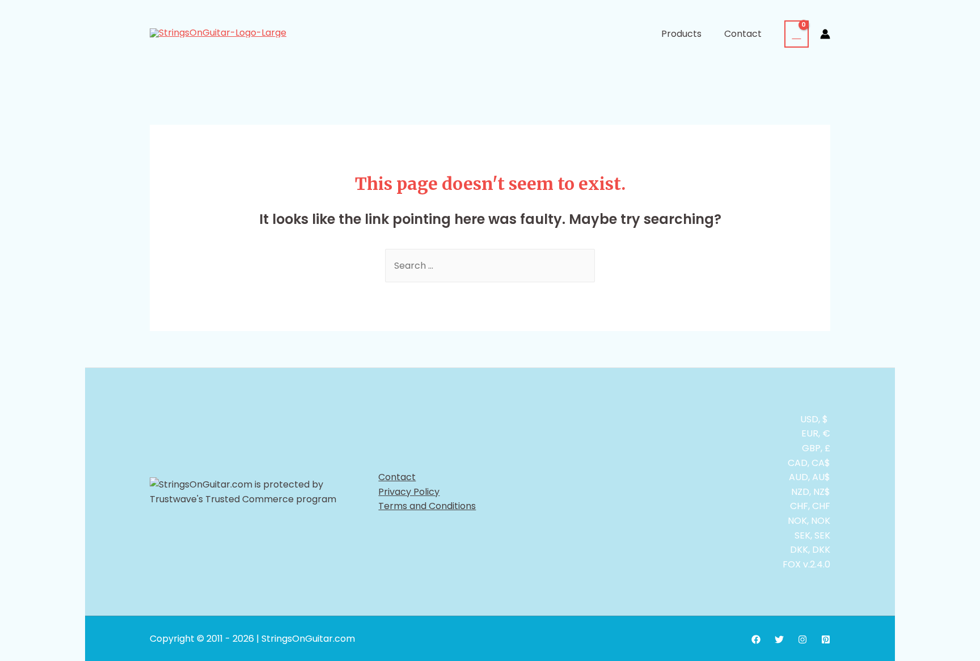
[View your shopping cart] (796, 34)
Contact (397, 477)
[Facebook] (756, 639)
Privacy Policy (409, 491)
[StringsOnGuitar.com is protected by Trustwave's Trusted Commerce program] (261, 491)
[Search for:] (490, 265)
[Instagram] (802, 639)
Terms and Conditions (427, 505)
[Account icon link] (825, 34)
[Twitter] (779, 639)
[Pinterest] (825, 639)
